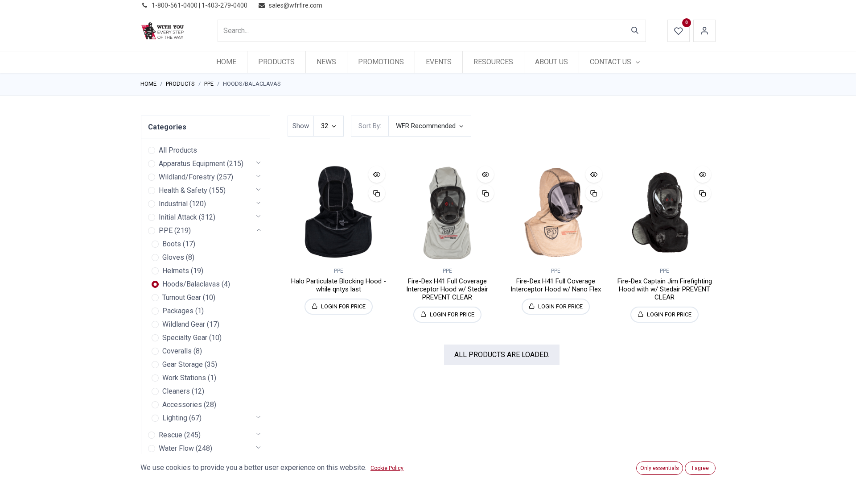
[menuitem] (226, 62)
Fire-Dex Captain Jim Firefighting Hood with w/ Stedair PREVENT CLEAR (664, 289)
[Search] (635, 31)
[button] (429, 126)
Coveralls (177, 351)
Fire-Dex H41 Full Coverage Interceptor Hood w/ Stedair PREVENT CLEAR (447, 289)
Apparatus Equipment (192, 163)
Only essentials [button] (659, 468)
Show (300, 126)
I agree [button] (700, 468)
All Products (178, 150)
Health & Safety (183, 190)
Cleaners (176, 391)
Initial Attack (178, 217)
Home (148, 83)
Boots (171, 244)
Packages (177, 311)
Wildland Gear (183, 324)
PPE (209, 83)
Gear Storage (182, 364)
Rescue (170, 435)
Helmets (175, 270)
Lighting (174, 418)
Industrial (173, 203)
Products (180, 83)
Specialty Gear (184, 337)
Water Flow (176, 448)
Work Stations (184, 378)
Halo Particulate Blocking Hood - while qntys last (338, 285)
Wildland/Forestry (187, 177)
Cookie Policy (386, 468)
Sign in (704, 31)
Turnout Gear (181, 297)
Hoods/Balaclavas (191, 284)
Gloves (173, 257)
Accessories (182, 404)
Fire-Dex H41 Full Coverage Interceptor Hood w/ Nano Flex (555, 285)
